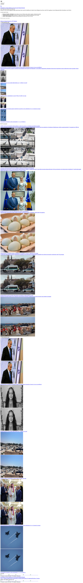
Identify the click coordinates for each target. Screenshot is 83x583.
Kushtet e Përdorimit (18, 578)
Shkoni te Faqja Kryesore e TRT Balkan (8, 21)
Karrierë (12, 578)
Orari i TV (2, 578)
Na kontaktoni (8, 578)
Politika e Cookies (36, 578)
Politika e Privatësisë (27, 578)
